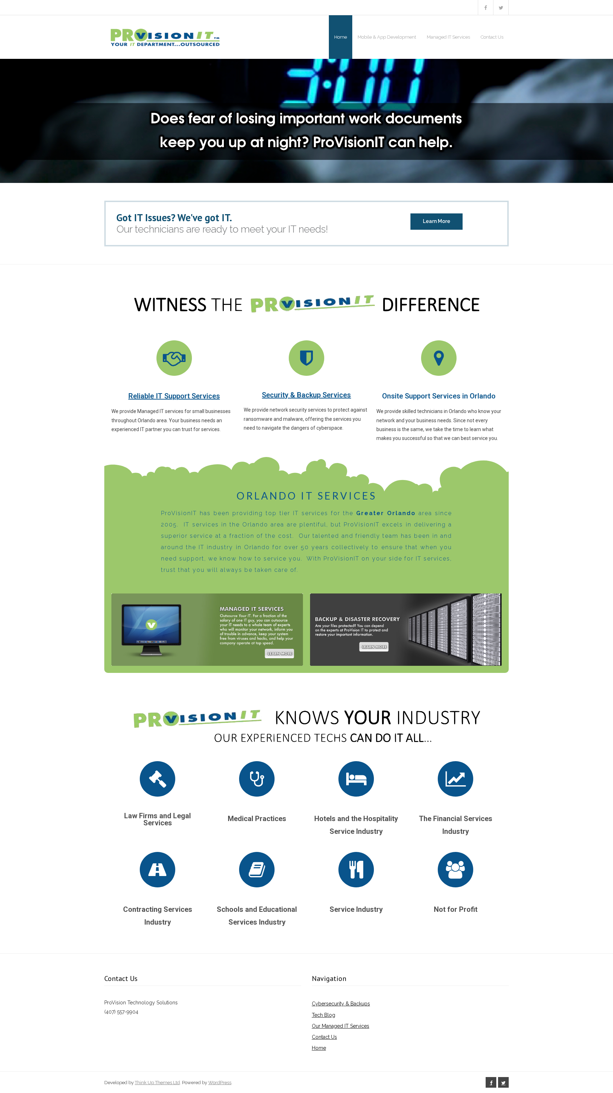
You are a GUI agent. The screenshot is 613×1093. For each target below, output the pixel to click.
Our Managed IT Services (340, 1026)
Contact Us (324, 1037)
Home (319, 1048)
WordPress (219, 1082)
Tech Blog (323, 1015)
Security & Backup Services (306, 395)
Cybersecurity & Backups (341, 1003)
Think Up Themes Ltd (157, 1082)
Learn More (436, 221)
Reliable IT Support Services (174, 396)
